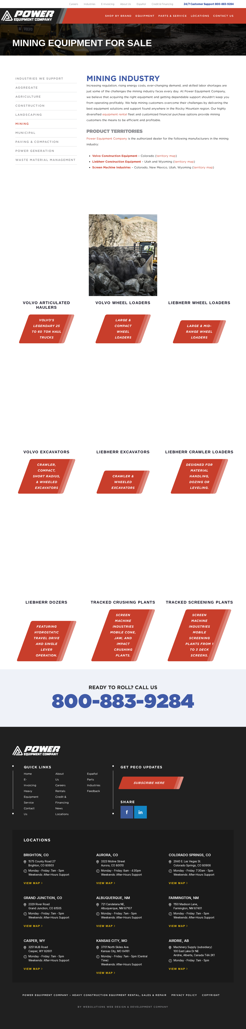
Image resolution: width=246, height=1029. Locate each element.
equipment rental (114, 114)
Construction (30, 105)
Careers (73, 4)
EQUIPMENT (145, 15)
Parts (90, 779)
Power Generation (34, 151)
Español (141, 4)
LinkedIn (140, 812)
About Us (125, 4)
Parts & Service (172, 15)
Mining (22, 124)
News (59, 808)
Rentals (60, 791)
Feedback (93, 791)
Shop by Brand (118, 15)
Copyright (211, 995)
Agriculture (28, 96)
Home (28, 773)
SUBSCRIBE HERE (149, 783)
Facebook (127, 812)
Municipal (25, 133)
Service (29, 802)
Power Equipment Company (106, 138)
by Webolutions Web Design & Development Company (123, 1006)
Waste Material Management (45, 160)
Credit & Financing (162, 4)
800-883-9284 (123, 700)
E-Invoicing (107, 4)
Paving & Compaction (37, 142)
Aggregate (26, 87)
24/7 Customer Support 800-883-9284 (209, 4)
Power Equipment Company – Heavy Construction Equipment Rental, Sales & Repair (94, 995)
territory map (166, 156)
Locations (200, 15)
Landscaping (28, 114)
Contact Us (223, 15)
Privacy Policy (184, 995)
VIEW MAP (32, 883)
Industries (89, 4)
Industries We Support (39, 78)
